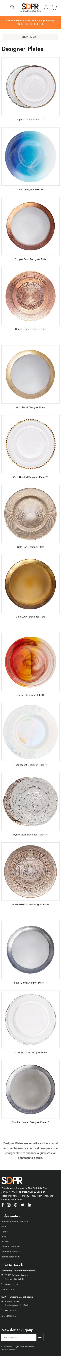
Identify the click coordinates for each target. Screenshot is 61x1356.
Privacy (5, 1241)
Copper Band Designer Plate (30, 259)
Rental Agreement (10, 1256)
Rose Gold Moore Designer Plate (30, 904)
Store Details (7, 1316)
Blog (3, 1236)
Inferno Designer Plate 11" (30, 695)
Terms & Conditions (11, 1246)
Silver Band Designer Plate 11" (30, 982)
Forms (4, 1231)
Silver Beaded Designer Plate (30, 1052)
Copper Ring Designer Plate (30, 329)
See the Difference (31, 24)
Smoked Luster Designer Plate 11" (30, 1122)
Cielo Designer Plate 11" (31, 189)
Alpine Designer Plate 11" (30, 119)
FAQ (3, 1226)
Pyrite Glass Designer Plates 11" (30, 834)
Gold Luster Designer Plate (30, 616)
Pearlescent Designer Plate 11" (30, 765)
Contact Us (6, 1289)
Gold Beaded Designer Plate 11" (30, 477)
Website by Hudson (8, 1349)
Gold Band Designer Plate (30, 407)
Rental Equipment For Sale (14, 1221)
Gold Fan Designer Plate (30, 547)
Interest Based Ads (10, 1251)
